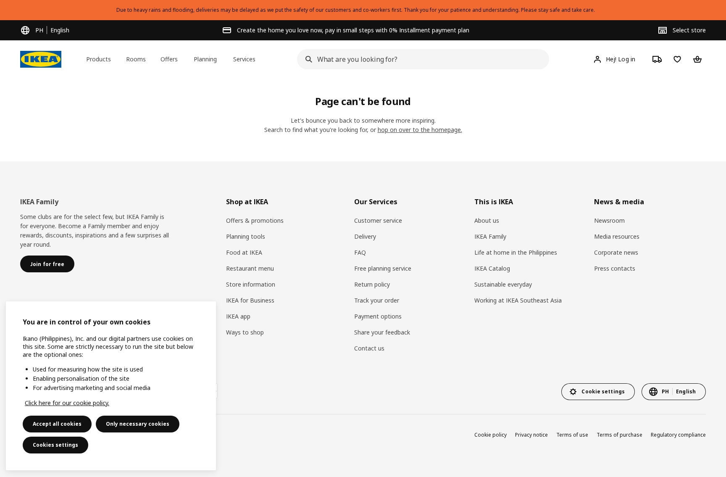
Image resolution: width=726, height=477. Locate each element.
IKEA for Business (250, 300)
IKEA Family (490, 236)
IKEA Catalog (492, 268)
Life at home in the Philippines (515, 252)
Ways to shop (245, 332)
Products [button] (98, 59)
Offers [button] (169, 59)
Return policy (372, 284)
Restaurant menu (250, 268)
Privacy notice (531, 434)
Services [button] (244, 59)
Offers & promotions (255, 220)
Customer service (378, 220)
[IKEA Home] (40, 59)
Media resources (616, 236)
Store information (250, 284)
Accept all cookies (57, 423)
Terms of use (572, 434)
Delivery (365, 236)
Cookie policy (490, 434)
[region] (111, 385)
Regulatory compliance (678, 434)
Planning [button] (205, 59)
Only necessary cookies (137, 423)
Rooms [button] (136, 59)
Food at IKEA (244, 252)
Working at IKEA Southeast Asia (518, 300)
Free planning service (382, 268)
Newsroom (609, 220)
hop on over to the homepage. (420, 130)
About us (486, 220)
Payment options (378, 316)
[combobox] (420, 59)
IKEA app (238, 316)
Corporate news (616, 252)
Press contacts (614, 268)
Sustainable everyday (503, 284)
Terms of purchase (619, 434)
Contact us (369, 348)
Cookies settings (55, 444)
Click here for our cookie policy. (67, 403)
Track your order (376, 300)
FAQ (360, 252)
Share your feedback (382, 332)
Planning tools (245, 236)
